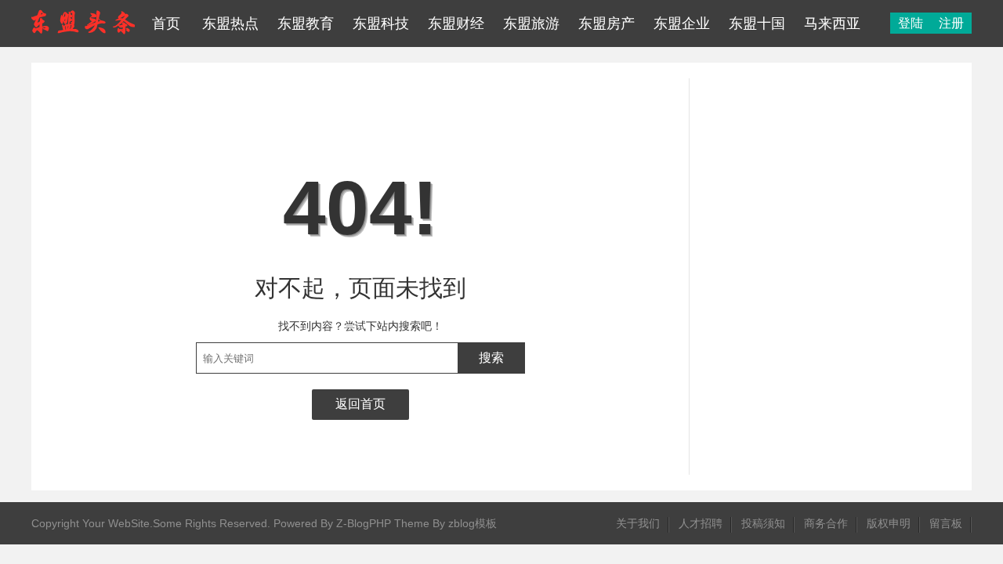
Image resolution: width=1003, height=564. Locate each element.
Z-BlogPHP (363, 523)
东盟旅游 (531, 23)
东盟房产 (606, 23)
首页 (166, 23)
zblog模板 (472, 523)
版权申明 (889, 523)
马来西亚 (832, 23)
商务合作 (826, 523)
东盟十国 (757, 23)
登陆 (910, 23)
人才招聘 (700, 523)
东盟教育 (305, 23)
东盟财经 (456, 23)
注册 (951, 23)
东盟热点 (230, 23)
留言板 (945, 523)
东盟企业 (682, 23)
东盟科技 (381, 23)
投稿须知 (763, 523)
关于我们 (638, 523)
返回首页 (360, 403)
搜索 (491, 357)
